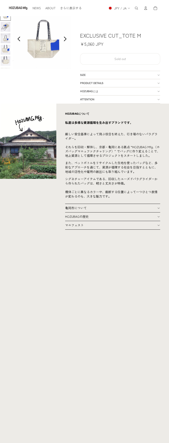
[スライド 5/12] (5, 61)
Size (83, 75)
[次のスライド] (66, 39)
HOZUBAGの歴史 (77, 216)
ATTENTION (87, 99)
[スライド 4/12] (5, 50)
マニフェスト (74, 225)
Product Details (91, 83)
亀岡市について (76, 208)
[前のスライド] (18, 39)
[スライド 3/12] (5, 38)
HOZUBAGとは (89, 91)
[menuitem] (37, 8)
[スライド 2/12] (5, 27)
